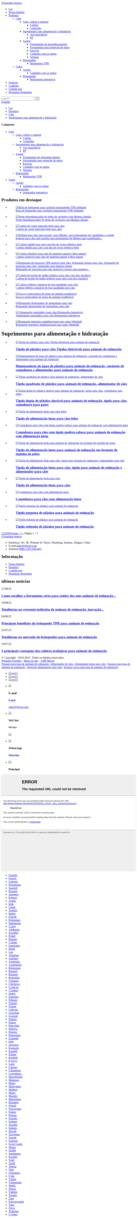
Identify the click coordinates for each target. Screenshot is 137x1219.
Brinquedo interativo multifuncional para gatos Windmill (47, 324)
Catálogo (14, 85)
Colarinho (35, 28)
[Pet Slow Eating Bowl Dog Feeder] (38, 478)
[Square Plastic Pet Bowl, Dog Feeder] (59, 376)
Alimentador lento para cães (90, 664)
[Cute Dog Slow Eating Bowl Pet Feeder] (41, 411)
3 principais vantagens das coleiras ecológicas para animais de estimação (54, 651)
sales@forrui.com (27, 545)
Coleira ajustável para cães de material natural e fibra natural (49, 256)
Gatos (19, 66)
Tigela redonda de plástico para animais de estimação (55, 526)
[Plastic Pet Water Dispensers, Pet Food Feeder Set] (72, 359)
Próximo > (15, 533)
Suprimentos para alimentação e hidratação (47, 31)
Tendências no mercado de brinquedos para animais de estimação (49, 637)
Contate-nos (15, 89)
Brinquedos (29, 60)
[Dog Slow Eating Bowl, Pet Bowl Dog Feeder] (70, 460)
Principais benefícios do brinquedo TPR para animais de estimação (50, 623)
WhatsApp (14, 755)
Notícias (13, 82)
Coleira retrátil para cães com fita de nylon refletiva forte (47, 247)
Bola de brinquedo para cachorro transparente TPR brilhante (49, 210)
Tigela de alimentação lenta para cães (43, 485)
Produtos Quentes (11, 660)
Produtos (14, 15)
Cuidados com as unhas (43, 53)
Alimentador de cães (61, 664)
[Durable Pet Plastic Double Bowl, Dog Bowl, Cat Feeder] (72, 393)
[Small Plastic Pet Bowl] (47, 505)
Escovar (34, 50)
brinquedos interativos (35, 192)
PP (31, 37)
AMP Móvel (47, 660)
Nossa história (16, 12)
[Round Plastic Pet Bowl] (47, 519)
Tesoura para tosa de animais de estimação (25, 664)
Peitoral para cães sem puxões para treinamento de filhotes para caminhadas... (59, 238)
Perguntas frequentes (20, 92)
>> (22, 533)
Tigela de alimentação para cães (44, 667)
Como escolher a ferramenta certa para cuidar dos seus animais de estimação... (58, 596)
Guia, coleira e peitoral (35, 21)
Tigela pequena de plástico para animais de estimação (55, 513)
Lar (10, 8)
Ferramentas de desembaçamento (48, 44)
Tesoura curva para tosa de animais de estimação (91, 667)
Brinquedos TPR (39, 63)
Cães (18, 18)
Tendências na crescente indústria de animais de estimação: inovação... (52, 609)
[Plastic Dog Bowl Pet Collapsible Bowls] (58, 342)
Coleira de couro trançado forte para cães (39, 229)
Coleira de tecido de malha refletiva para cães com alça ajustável (52, 278)
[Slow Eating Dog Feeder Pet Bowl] (42, 492)
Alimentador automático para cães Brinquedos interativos (48, 315)
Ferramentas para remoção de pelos (50, 47)
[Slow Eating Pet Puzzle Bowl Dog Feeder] (72, 425)
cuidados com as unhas (36, 186)
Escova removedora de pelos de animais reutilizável (45, 297)
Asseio (27, 40)
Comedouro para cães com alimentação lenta (48, 499)
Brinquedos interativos (42, 79)
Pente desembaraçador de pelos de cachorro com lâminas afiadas (52, 219)
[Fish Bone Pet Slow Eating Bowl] (65, 443)
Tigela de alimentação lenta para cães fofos (47, 418)
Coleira (34, 24)
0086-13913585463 (30, 548)
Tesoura (34, 56)
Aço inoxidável (38, 34)
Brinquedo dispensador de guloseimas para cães (42, 306)
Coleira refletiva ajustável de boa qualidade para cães (45, 287)
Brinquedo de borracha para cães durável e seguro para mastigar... (53, 269)
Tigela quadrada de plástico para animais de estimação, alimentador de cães (71, 384)
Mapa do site (31, 660)
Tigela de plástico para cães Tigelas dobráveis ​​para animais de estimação (69, 349)
